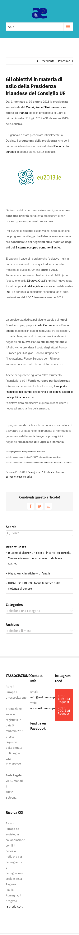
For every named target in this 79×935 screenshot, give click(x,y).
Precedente (47, 61)
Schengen (38, 436)
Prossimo (64, 61)
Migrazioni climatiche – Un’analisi (29, 573)
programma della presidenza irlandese (28, 452)
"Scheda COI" (14, 906)
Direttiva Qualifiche (39, 280)
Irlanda (23, 112)
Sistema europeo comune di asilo (38, 247)
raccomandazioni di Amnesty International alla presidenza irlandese (42, 462)
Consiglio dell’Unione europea (46, 107)
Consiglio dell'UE (36, 472)
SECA (29, 297)
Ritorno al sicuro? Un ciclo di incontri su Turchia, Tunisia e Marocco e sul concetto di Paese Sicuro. (39, 558)
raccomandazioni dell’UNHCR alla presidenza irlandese (37, 457)
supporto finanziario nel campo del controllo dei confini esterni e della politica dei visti (39, 392)
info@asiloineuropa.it (44, 697)
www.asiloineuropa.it (44, 708)
